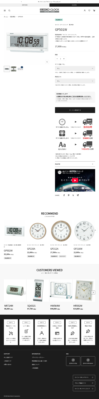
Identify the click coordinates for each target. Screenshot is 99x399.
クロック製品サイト (80, 383)
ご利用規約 (35, 368)
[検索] (9, 10)
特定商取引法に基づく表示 (39, 361)
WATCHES (25, 5)
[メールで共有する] (78, 195)
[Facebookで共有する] (64, 195)
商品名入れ (58, 77)
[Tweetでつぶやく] (73, 195)
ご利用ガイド (7, 361)
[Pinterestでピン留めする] (69, 195)
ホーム (6, 17)
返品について (35, 364)
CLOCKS (74, 5)
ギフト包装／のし (60, 64)
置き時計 (12, 17)
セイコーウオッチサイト (82, 377)
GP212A (54, 248)
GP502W (8, 250)
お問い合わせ (7, 364)
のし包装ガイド (8, 357)
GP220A (31, 248)
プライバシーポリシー (38, 357)
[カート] (94, 10)
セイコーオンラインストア (82, 389)
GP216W (78, 248)
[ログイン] (85, 10)
